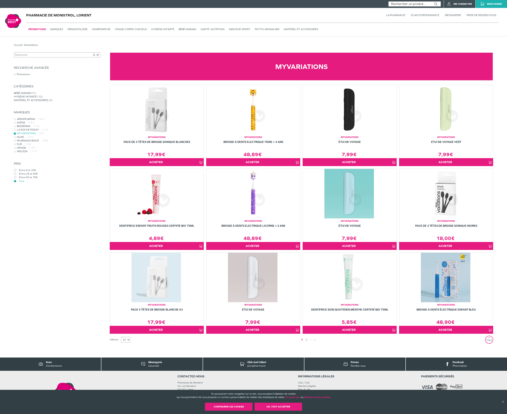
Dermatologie (78, 29)
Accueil (18, 45)
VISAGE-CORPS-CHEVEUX (131, 29)
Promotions (37, 29)
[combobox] (410, 4)
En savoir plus (292, 397)
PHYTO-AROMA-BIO (267, 29)
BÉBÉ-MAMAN (187, 29)
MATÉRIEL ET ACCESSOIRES (301, 29)
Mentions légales (307, 386)
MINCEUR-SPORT (239, 29)
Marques (56, 29)
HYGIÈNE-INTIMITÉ (162, 29)
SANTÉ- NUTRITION (213, 29)
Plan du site (304, 389)
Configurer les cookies (229, 406)
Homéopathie (101, 29)
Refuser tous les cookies (317, 397)
